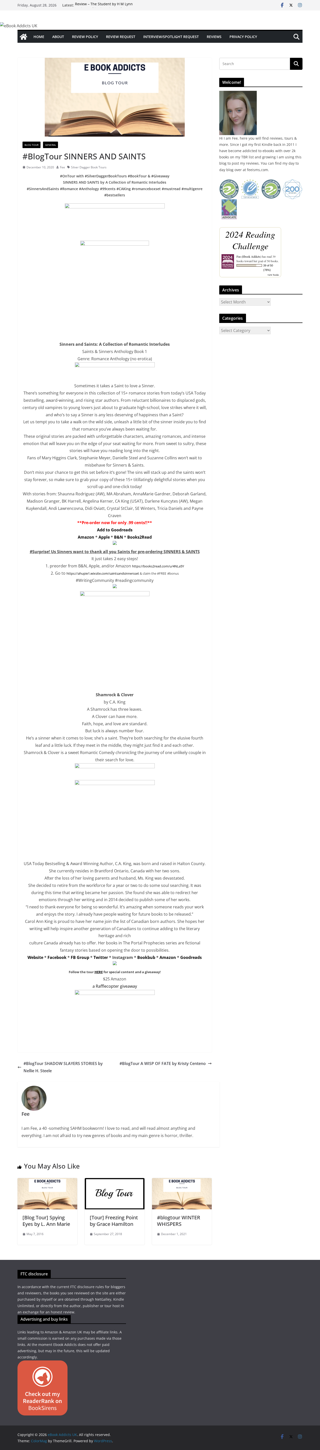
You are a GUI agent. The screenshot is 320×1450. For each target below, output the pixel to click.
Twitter (101, 957)
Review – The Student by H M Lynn (104, 5)
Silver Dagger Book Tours (88, 167)
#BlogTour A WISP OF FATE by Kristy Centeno (163, 1063)
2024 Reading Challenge (250, 240)
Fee (62, 167)
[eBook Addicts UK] (24, 37)
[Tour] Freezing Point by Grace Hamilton (114, 1220)
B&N (118, 537)
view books (273, 274)
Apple (104, 537)
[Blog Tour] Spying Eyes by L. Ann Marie (46, 1220)
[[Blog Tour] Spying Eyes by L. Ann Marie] (47, 1181)
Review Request (120, 36)
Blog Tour (31, 145)
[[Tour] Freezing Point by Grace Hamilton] (114, 1181)
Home (39, 36)
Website (35, 957)
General (50, 145)
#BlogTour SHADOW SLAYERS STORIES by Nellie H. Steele (63, 1067)
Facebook (57, 957)
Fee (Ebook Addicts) (248, 256)
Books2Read (139, 537)
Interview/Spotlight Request (171, 36)
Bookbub (146, 957)
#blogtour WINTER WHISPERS (178, 1220)
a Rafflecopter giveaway (114, 986)
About (58, 36)
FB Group (80, 957)
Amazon (86, 537)
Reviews (214, 36)
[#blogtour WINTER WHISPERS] (182, 1181)
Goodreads (191, 957)
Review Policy (85, 36)
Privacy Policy (243, 36)
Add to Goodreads (114, 530)
